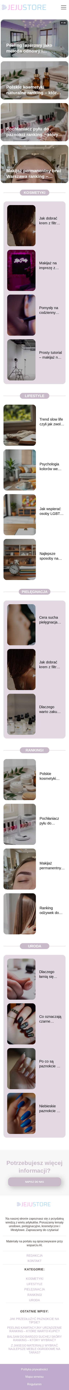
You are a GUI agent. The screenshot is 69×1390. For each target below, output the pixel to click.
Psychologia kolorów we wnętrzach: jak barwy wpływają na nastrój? (52, 466)
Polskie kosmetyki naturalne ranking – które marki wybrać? (32, 90)
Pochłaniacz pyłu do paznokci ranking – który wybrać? (32, 131)
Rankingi (35, 750)
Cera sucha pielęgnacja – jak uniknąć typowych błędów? (50, 620)
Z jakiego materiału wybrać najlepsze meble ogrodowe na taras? (34, 1349)
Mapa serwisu (34, 1376)
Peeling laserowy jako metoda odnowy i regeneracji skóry (29, 48)
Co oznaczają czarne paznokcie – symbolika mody (50, 1019)
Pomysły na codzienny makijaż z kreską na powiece (48, 310)
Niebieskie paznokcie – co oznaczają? (49, 1108)
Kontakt (35, 1261)
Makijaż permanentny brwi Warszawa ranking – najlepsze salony (33, 173)
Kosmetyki (34, 193)
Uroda (34, 946)
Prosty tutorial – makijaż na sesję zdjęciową (50, 355)
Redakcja (34, 1255)
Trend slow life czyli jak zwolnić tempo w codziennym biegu (52, 421)
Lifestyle (34, 396)
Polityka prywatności (34, 1369)
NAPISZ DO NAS (34, 1182)
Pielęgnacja (34, 592)
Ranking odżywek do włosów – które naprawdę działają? (52, 910)
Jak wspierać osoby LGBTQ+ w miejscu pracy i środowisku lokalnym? (52, 511)
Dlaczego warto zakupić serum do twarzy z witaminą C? (50, 709)
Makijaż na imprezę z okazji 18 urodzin (48, 265)
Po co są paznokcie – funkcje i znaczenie (49, 1063)
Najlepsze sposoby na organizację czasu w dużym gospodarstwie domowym (52, 556)
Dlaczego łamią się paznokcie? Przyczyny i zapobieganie (50, 974)
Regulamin (34, 1384)
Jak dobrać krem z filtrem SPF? (50, 220)
